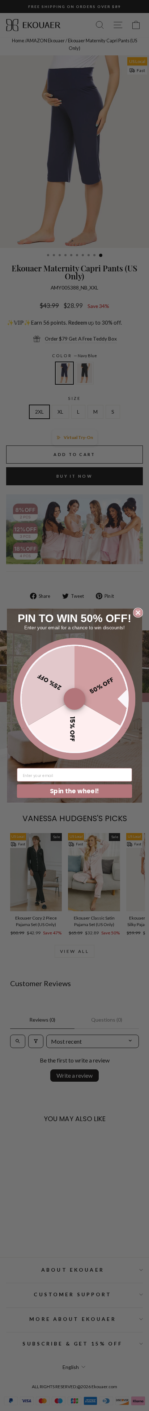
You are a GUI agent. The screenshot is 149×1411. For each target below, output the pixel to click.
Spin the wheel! (74, 790)
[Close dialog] (138, 612)
